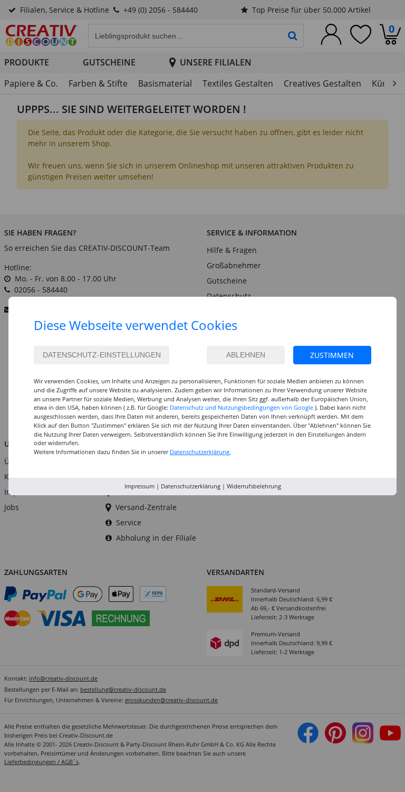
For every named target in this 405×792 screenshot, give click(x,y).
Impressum (139, 486)
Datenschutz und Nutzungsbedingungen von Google (241, 407)
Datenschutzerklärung (190, 486)
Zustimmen (332, 355)
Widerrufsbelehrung (254, 486)
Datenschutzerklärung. (200, 452)
